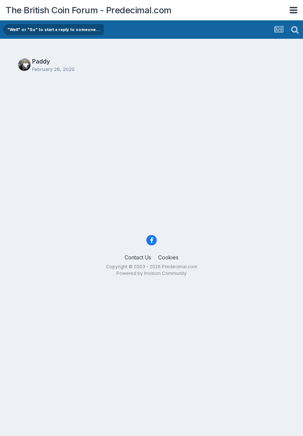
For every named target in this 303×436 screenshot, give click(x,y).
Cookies (168, 257)
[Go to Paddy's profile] (24, 64)
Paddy (41, 61)
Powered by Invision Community (151, 273)
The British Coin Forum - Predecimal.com (88, 10)
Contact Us (138, 257)
